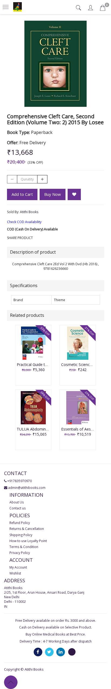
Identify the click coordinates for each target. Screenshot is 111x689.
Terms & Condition (23, 547)
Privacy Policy (19, 552)
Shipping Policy (20, 535)
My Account (18, 567)
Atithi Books (29, 212)
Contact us (17, 508)
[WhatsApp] (72, 651)
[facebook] (38, 651)
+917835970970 (19, 481)
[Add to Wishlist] (74, 194)
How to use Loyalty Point (28, 541)
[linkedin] (60, 651)
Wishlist (15, 573)
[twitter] (49, 651)
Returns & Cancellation (26, 528)
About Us (16, 502)
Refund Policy (19, 522)
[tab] (79, 8)
